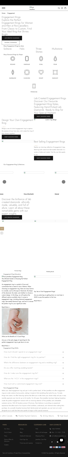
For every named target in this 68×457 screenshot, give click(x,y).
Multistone (57, 49)
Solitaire (8, 49)
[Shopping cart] (65, 8)
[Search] (59, 8)
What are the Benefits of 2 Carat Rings (13, 336)
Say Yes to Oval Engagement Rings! (44, 291)
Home (3, 13)
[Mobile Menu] (3, 8)
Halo (22, 49)
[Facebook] (52, 442)
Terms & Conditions (8, 453)
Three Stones (39, 50)
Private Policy (17, 453)
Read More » (5, 307)
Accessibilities (26, 453)
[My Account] (62, 8)
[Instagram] (57, 442)
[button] (12, 38)
